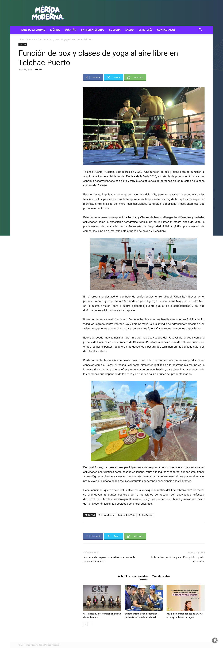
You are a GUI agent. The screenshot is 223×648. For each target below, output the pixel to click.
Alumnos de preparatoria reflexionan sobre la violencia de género (109, 559)
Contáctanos (166, 29)
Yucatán (70, 29)
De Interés (145, 29)
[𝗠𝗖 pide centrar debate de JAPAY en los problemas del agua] (186, 598)
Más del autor (161, 576)
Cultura (115, 29)
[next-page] (91, 624)
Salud (129, 29)
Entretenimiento (92, 29)
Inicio (21, 39)
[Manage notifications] (215, 640)
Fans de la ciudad (33, 29)
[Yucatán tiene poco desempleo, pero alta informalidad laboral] (144, 598)
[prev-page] (85, 624)
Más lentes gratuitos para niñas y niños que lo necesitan (178, 559)
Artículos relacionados (133, 576)
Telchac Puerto (145, 515)
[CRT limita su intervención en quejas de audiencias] (102, 598)
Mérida (55, 29)
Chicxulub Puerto (106, 515)
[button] (200, 30)
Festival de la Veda (126, 515)
